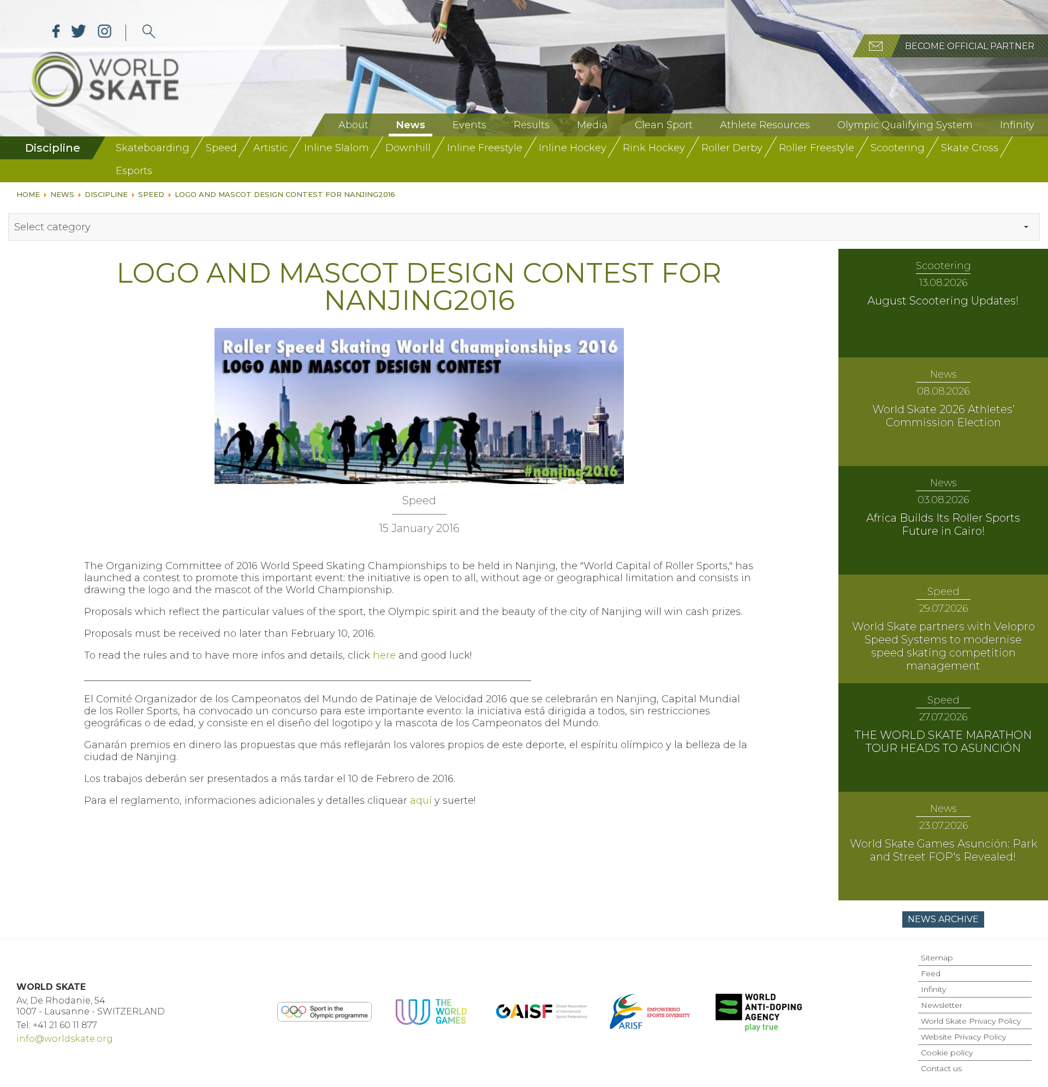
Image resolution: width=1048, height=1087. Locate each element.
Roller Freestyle (816, 148)
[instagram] (104, 33)
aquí (421, 801)
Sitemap (937, 958)
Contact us (941, 1068)
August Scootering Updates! (943, 300)
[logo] (148, 33)
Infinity (1017, 125)
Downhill (408, 148)
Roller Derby (732, 148)
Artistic (270, 148)
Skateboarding (152, 148)
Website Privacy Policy (963, 1037)
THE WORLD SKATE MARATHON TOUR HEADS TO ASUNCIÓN (943, 741)
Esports (134, 171)
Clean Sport (664, 125)
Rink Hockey (654, 148)
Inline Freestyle (484, 148)
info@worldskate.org (64, 1039)
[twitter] (79, 33)
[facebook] (56, 33)
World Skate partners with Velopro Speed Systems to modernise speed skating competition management (943, 646)
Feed (930, 973)
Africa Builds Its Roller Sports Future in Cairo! (943, 524)
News (410, 125)
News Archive (943, 919)
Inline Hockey (572, 148)
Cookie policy (947, 1053)
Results (532, 125)
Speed (221, 148)
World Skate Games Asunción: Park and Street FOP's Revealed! (943, 850)
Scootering (898, 148)
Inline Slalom (336, 148)
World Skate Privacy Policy (971, 1021)
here (384, 655)
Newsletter (941, 1005)
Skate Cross (969, 148)
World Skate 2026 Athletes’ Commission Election (943, 416)
